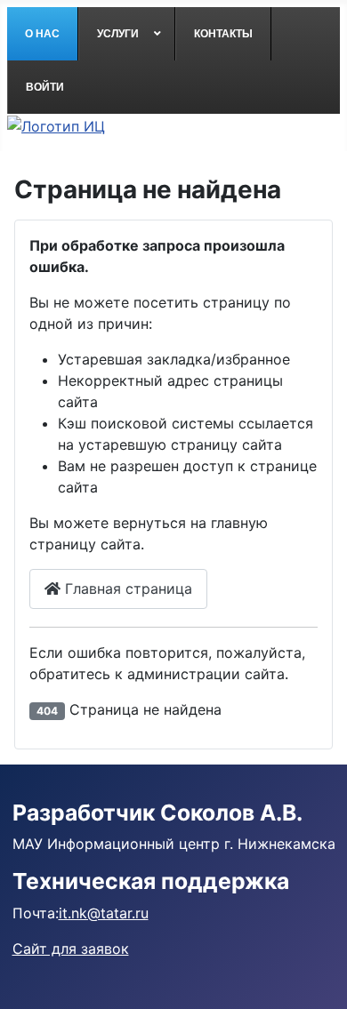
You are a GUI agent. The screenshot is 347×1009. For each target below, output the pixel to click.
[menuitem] (42, 33)
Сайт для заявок (70, 948)
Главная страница (126, 588)
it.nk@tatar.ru (104, 913)
